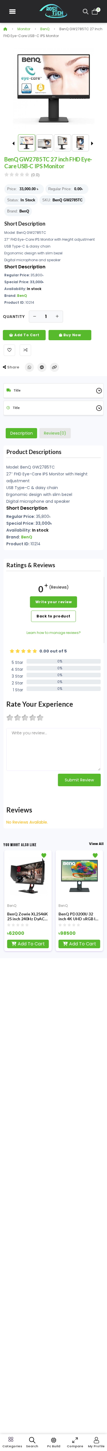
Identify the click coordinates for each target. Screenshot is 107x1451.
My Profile (96, 1446)
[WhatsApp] (29, 367)
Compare (75, 1446)
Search (32, 1446)
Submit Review (79, 780)
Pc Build (53, 1446)
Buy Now (71, 335)
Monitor (23, 29)
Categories (10, 1446)
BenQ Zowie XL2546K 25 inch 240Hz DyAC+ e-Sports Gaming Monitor (27, 916)
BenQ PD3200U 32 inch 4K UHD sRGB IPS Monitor (79, 916)
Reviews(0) (55, 433)
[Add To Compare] (25, 350)
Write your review (53, 601)
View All (96, 843)
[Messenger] (42, 367)
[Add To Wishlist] (9, 350)
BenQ (44, 29)
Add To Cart (26, 335)
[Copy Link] (54, 367)
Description (21, 433)
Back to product (53, 616)
